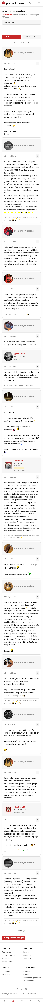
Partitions (6, 958)
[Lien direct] (37, 63)
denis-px (18, 461)
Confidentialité (29, 981)
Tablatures (6, 952)
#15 (5, 873)
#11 (5, 673)
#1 (5, 63)
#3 (5, 241)
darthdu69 (19, 807)
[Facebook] (17, 989)
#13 (5, 772)
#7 (5, 407)
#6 (5, 367)
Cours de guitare (8, 955)
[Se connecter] (34, 3)
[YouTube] (26, 989)
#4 (5, 289)
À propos (26, 971)
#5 (5, 336)
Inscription (6, 974)
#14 (5, 820)
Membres (27, 955)
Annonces (27, 958)
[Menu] (39, 3)
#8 (5, 477)
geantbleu (19, 353)
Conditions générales (32, 977)
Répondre (12, 37)
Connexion (6, 971)
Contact (26, 974)
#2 (5, 156)
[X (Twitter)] (21, 989)
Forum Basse (7, 15)
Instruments (7, 961)
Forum (26, 952)
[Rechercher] (30, 3)
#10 (5, 597)
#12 (5, 724)
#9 (5, 559)
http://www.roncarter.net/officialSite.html (19, 385)
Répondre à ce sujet (15, 938)
